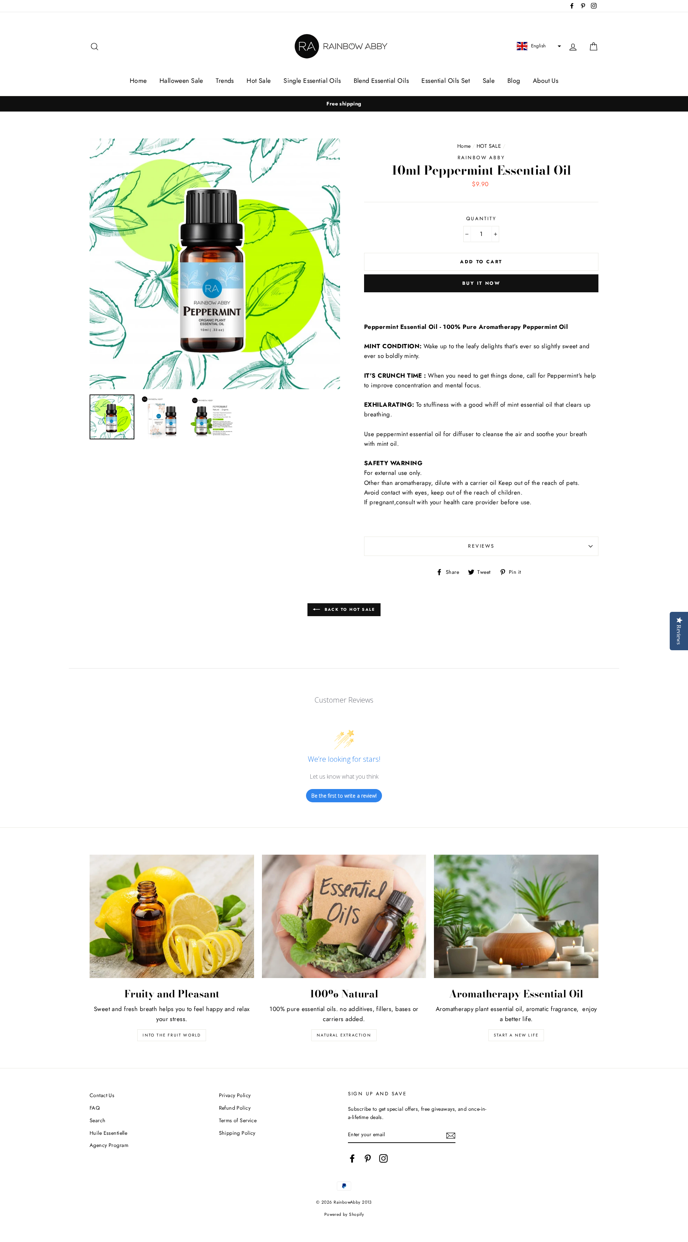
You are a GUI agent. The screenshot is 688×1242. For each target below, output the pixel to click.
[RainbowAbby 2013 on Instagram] (383, 1158)
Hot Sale (259, 80)
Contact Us (102, 1095)
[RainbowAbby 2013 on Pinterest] (367, 1158)
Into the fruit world (172, 1035)
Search (98, 1120)
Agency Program (109, 1145)
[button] (538, 46)
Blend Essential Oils (381, 80)
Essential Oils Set (445, 80)
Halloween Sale (181, 80)
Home (138, 80)
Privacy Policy (235, 1095)
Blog (513, 80)
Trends (225, 80)
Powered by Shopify (344, 1214)
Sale (489, 80)
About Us (545, 80)
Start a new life (516, 1035)
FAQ (95, 1107)
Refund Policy (235, 1107)
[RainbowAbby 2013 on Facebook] (352, 1158)
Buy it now (481, 283)
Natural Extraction (344, 1035)
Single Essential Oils (312, 80)
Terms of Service (238, 1120)
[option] (344, 104)
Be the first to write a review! (344, 795)
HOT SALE (489, 146)
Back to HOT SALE (349, 609)
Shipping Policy (237, 1133)
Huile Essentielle (108, 1133)
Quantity (481, 218)
